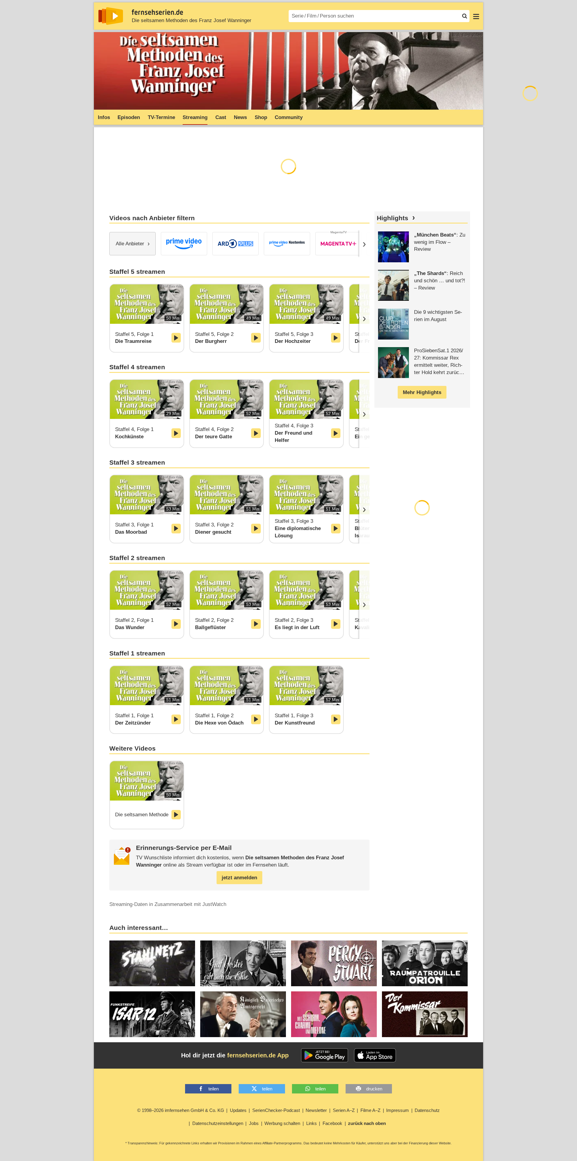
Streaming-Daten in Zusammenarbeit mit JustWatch (167, 904)
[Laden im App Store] (375, 1055)
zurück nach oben (367, 1123)
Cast (220, 117)
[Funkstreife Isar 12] (152, 1014)
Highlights (392, 218)
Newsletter (316, 1110)
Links (311, 1123)
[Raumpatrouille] (425, 963)
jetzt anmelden (239, 878)
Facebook (332, 1123)
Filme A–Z (370, 1110)
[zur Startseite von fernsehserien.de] (110, 16)
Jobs (254, 1123)
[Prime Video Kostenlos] (287, 244)
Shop (261, 117)
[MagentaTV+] (338, 244)
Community (289, 117)
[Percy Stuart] (334, 963)
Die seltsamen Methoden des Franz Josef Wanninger (191, 20)
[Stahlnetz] (152, 963)
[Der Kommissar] (425, 1014)
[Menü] (476, 16)
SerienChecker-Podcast (276, 1110)
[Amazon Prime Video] (184, 244)
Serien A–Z (344, 1110)
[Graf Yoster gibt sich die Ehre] (243, 963)
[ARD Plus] (235, 244)
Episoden (129, 117)
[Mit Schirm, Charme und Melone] (334, 1014)
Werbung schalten (282, 1123)
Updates (238, 1110)
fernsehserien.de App (258, 1055)
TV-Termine (161, 117)
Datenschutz (427, 1110)
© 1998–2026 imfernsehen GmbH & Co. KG (180, 1110)
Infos (104, 117)
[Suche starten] (464, 16)
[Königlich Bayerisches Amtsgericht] (243, 1014)
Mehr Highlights (422, 392)
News (240, 117)
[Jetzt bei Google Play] (324, 1055)
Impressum (397, 1110)
